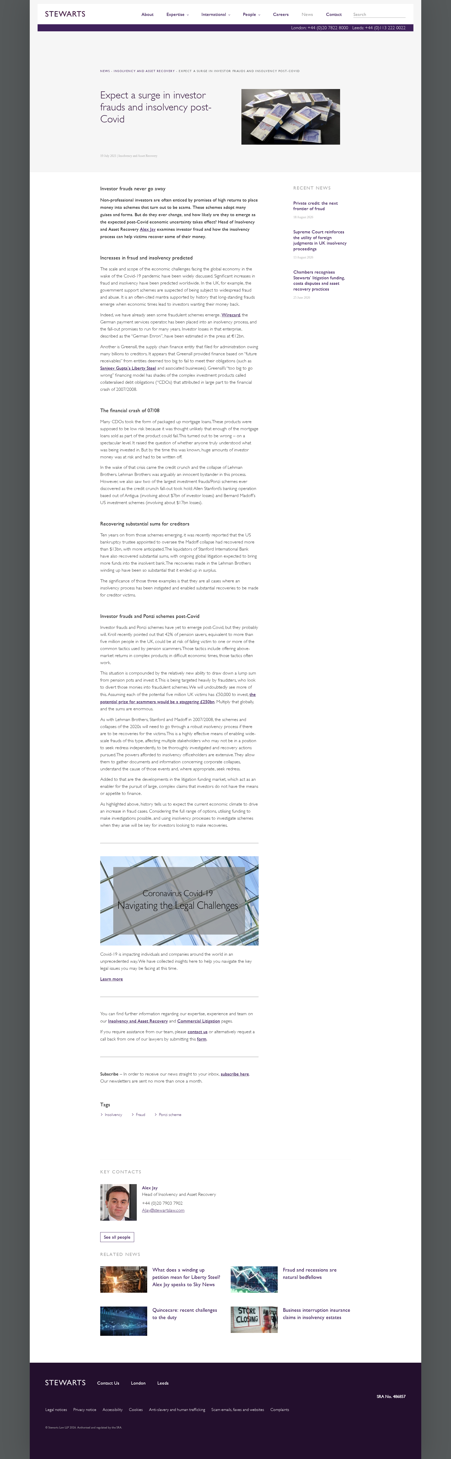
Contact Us (108, 1383)
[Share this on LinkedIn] (103, 139)
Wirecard (231, 314)
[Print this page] (152, 139)
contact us (197, 1031)
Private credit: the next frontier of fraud (315, 205)
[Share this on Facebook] (127, 139)
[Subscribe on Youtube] (401, 1381)
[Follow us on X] (378, 1381)
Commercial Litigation (198, 1021)
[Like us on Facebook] (389, 1381)
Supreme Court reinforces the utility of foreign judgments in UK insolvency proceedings (320, 240)
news (105, 71)
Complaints (279, 1409)
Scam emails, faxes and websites (237, 1409)
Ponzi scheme (170, 1114)
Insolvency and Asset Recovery (145, 71)
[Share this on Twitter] (115, 139)
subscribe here (235, 1074)
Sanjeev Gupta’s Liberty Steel (128, 368)
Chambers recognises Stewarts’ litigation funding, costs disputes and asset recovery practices (319, 280)
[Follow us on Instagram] (366, 1381)
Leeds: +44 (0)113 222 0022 (379, 27)
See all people (117, 1237)
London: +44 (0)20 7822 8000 (319, 27)
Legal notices (56, 1409)
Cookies (136, 1409)
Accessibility (113, 1409)
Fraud (140, 1114)
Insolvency (113, 1114)
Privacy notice (84, 1409)
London (138, 1383)
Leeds (163, 1383)
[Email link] (140, 139)
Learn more (111, 979)
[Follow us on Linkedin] (355, 1381)
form (201, 1039)
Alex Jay (148, 229)
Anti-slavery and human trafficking (177, 1409)
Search (404, 14)
